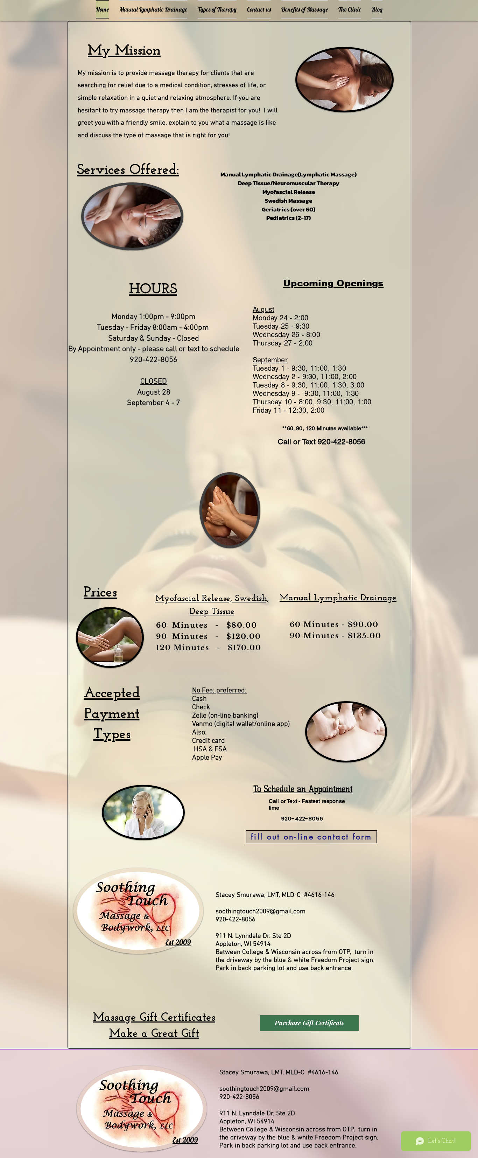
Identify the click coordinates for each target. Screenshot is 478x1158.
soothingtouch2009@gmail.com (260, 912)
